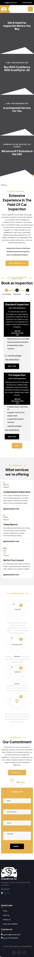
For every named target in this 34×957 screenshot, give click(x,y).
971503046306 (27, 2)
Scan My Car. (27, 946)
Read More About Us (17, 263)
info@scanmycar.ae (10, 2)
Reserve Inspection (11, 509)
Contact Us (16, 772)
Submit (16, 846)
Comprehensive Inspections (16, 492)
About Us (6, 915)
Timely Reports (10, 524)
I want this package (14, 355)
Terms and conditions (10, 924)
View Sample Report (12, 359)
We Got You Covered (13, 560)
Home (5, 911)
